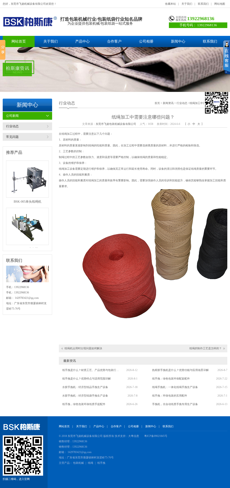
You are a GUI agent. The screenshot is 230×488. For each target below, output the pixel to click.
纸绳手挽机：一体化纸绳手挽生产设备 (175, 387)
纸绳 (90, 462)
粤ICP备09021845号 (155, 436)
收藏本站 (170, 3)
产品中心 (82, 41)
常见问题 (12, 137)
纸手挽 (101, 462)
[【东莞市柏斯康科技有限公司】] (30, 21)
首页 (157, 103)
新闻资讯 (168, 103)
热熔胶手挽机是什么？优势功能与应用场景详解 (180, 370)
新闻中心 (178, 41)
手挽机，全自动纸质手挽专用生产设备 (175, 404)
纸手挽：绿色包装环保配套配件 (171, 378)
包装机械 (78, 462)
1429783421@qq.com (27, 297)
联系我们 (203, 3)
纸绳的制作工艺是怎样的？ (205, 348)
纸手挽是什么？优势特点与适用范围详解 (86, 378)
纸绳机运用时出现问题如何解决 (83, 348)
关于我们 (186, 3)
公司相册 (146, 41)
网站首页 (18, 41)
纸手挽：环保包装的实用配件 (169, 395)
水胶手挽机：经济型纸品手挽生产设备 (85, 387)
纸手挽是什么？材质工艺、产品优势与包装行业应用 (91, 370)
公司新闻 (12, 115)
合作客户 (114, 41)
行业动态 (12, 126)
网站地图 (219, 3)
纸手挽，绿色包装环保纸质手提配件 (83, 404)
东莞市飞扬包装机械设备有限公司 (116, 124)
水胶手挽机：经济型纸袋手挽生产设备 (85, 395)
